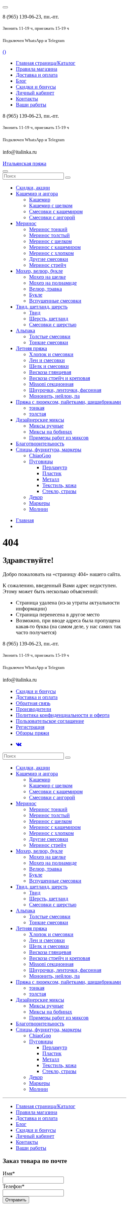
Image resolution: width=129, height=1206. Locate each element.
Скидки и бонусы (36, 87)
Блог (21, 81)
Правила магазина (36, 69)
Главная (25, 520)
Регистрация (30, 727)
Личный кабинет (35, 93)
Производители (33, 709)
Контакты (27, 99)
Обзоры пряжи (32, 733)
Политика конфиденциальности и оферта (62, 715)
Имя (9, 1173)
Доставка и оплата (37, 75)
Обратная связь (33, 703)
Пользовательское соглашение (50, 721)
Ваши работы (31, 104)
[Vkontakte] (19, 744)
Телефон (13, 1186)
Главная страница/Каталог (45, 63)
